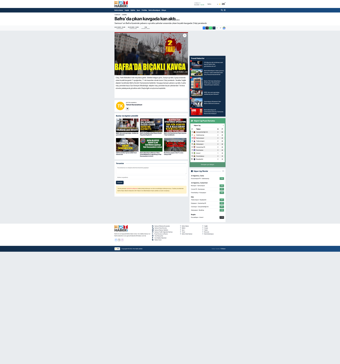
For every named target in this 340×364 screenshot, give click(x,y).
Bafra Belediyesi (154, 10)
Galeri (206, 230)
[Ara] (222, 10)
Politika (144, 10)
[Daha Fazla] (213, 28)
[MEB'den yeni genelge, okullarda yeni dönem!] (127, 125)
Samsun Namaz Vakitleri (161, 230)
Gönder (119, 182)
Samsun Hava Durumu (161, 228)
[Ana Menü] (224, 10)
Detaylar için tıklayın (207, 164)
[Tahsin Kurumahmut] (120, 106)
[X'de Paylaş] (207, 28)
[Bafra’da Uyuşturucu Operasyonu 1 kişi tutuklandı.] (175, 125)
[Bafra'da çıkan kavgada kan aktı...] (151, 53)
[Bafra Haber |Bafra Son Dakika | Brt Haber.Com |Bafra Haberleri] (121, 4)
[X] (119, 239)
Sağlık (127, 10)
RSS (118, 248)
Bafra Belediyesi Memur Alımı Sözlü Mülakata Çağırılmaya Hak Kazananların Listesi (150, 154)
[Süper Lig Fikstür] (223, 171)
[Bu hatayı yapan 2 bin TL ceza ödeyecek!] (175, 145)
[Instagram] (122, 239)
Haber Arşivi (158, 240)
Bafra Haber (118, 10)
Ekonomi (206, 232)
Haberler (117, 14)
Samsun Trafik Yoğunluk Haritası (164, 232)
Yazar (183, 232)
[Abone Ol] (224, 28)
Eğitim (133, 10)
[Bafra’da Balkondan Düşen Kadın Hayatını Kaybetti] (151, 125)
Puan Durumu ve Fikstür (161, 234)
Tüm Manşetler (159, 236)
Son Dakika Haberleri (160, 238)
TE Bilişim (223, 248)
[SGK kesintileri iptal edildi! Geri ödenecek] (127, 145)
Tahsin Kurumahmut (134, 105)
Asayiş (124, 14)
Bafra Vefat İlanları (187, 234)
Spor (138, 10)
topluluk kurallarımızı (132, 188)
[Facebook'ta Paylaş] (204, 28)
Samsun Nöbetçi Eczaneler (162, 226)
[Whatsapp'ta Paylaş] (210, 28)
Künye (164, 10)
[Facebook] (115, 239)
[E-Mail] (127, 108)
